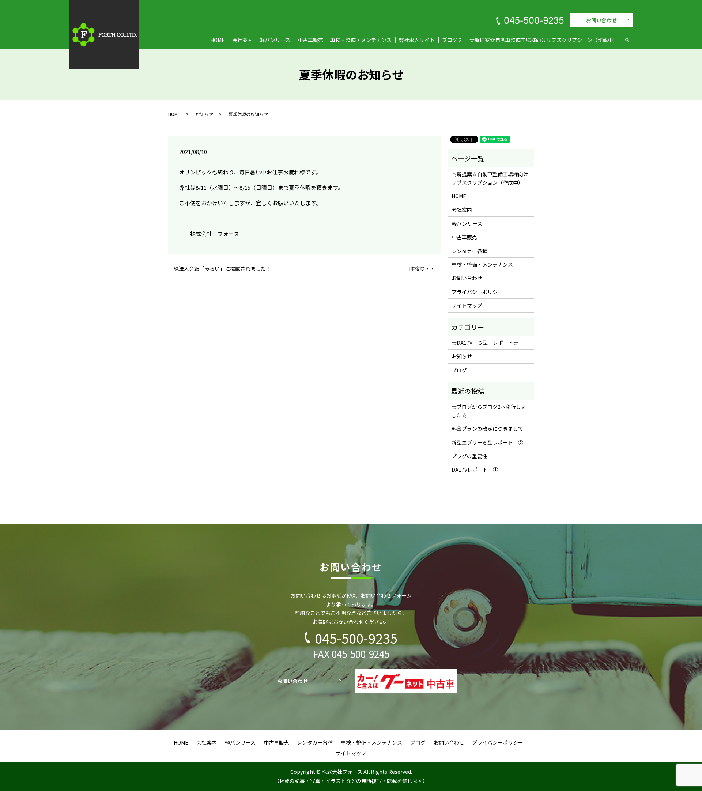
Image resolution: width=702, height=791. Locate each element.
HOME (217, 40)
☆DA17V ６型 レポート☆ (485, 342)
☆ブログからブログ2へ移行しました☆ (489, 410)
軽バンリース (275, 40)
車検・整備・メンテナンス (361, 40)
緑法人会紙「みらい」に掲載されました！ (222, 268)
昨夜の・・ (422, 268)
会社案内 (242, 40)
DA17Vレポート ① (475, 469)
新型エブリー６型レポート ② (487, 442)
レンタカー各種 (469, 251)
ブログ (459, 370)
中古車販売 (310, 40)
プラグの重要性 (469, 456)
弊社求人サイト (417, 40)
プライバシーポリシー (477, 291)
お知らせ (204, 114)
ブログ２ (452, 40)
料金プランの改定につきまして (487, 428)
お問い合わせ (601, 20)
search (631, 40)
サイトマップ (467, 305)
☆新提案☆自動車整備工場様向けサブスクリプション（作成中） (543, 40)
